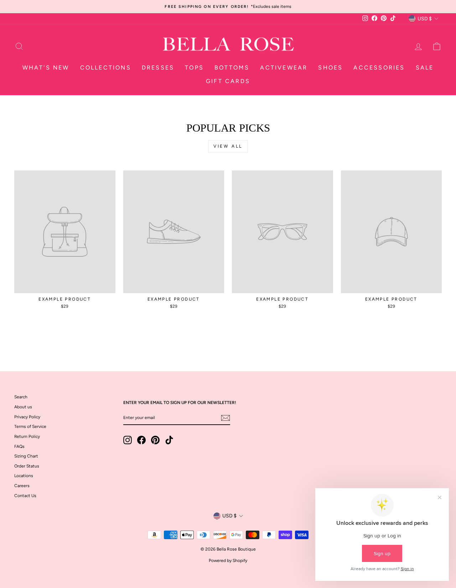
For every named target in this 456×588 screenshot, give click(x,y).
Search (20, 396)
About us (23, 406)
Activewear (283, 67)
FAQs (19, 446)
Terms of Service (30, 426)
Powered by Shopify (228, 560)
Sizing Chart (26, 456)
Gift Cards (228, 81)
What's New (45, 67)
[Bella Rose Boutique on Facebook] (141, 440)
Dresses (158, 67)
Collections (105, 67)
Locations (23, 475)
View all (228, 146)
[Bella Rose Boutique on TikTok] (169, 440)
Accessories (379, 67)
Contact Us (25, 495)
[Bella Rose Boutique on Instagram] (127, 440)
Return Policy (27, 436)
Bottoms (231, 67)
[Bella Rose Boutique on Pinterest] (155, 440)
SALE (425, 67)
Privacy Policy (27, 416)
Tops (194, 67)
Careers (22, 485)
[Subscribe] (225, 418)
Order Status (26, 466)
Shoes (330, 67)
